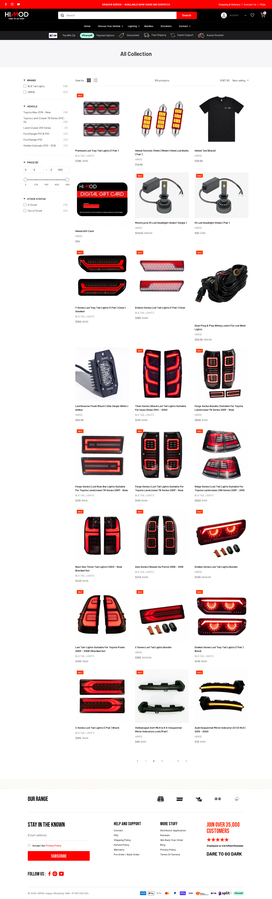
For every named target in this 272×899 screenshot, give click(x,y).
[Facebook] (49, 873)
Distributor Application (173, 830)
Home (87, 26)
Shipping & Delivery (229, 4)
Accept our (46, 845)
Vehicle (32, 106)
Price (32, 162)
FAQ (116, 835)
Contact (183, 26)
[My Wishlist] (252, 15)
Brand (31, 80)
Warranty (119, 849)
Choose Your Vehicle (109, 26)
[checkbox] (45, 86)
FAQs (263, 4)
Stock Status (36, 198)
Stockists (166, 26)
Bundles (148, 26)
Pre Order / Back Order (127, 854)
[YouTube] (61, 873)
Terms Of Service (170, 854)
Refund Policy (121, 844)
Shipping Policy (122, 839)
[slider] (25, 179)
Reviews (165, 835)
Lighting (132, 26)
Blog (162, 844)
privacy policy (53, 845)
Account (234, 15)
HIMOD (41, 893)
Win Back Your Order (171, 839)
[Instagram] (55, 873)
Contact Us (250, 4)
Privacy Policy (168, 849)
